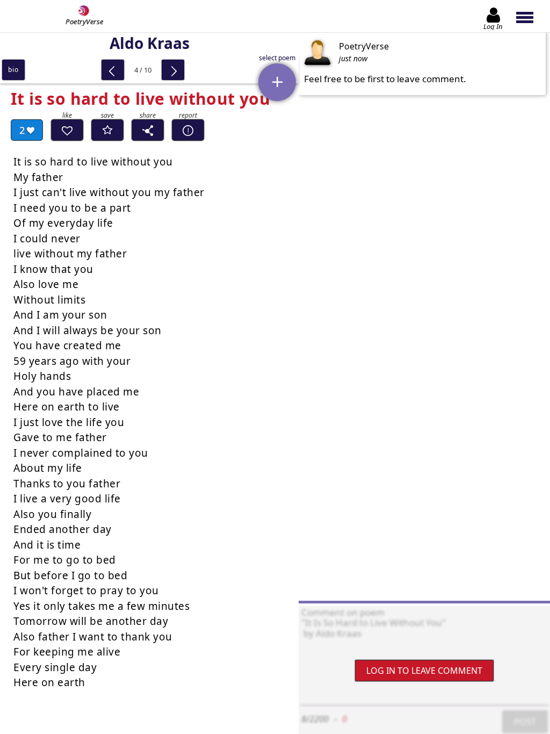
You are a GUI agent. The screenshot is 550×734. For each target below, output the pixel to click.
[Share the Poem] (148, 130)
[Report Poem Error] (188, 130)
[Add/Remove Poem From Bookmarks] (107, 130)
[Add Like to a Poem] (67, 130)
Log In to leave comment (424, 671)
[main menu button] (530, 16)
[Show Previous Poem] (113, 70)
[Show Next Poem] (173, 70)
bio (13, 69)
